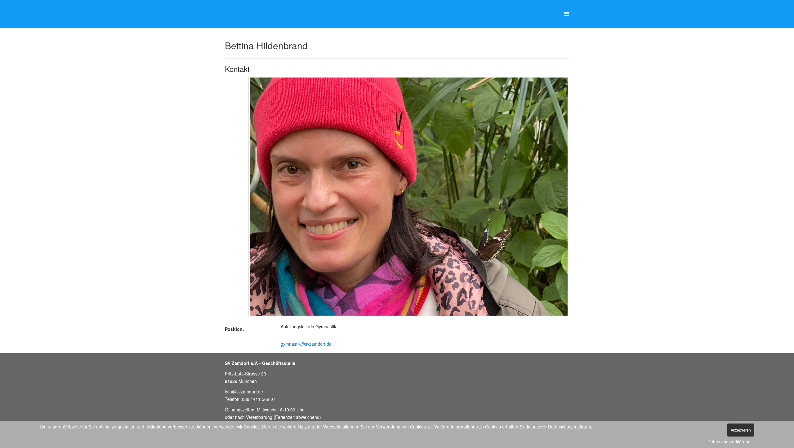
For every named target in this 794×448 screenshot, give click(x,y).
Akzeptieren (741, 429)
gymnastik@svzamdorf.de (306, 344)
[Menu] (566, 13)
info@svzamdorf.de (244, 391)
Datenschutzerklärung (729, 441)
